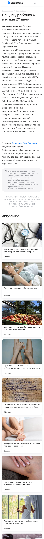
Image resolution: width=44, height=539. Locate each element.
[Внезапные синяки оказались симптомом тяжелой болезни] (22, 474)
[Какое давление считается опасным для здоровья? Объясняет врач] (22, 241)
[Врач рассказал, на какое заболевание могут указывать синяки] (22, 357)
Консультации (7, 11)
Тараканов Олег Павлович (24, 143)
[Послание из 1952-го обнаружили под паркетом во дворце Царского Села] (22, 396)
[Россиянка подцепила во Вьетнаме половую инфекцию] (22, 513)
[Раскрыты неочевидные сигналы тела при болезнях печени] (22, 435)
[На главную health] (16, 3)
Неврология (21, 11)
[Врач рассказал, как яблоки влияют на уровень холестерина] (22, 319)
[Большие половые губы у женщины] (22, 280)
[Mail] (8, 3)
